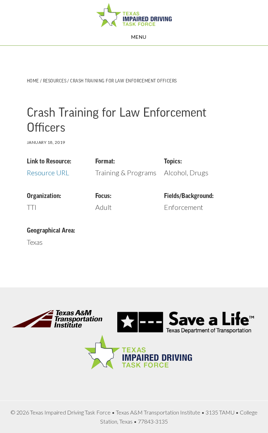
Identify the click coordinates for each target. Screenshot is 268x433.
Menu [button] (139, 37)
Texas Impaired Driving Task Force (134, 15)
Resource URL (48, 172)
